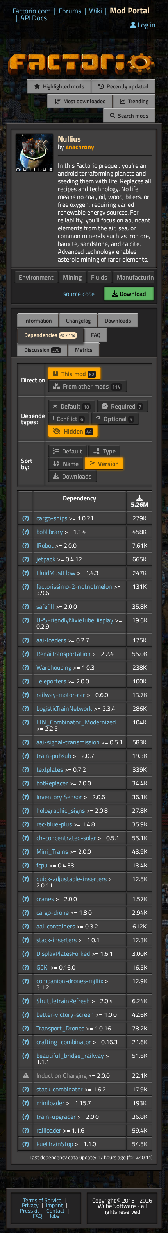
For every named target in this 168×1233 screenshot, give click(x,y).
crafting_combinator (64, 1042)
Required (125, 406)
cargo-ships (52, 518)
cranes (45, 898)
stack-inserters (57, 939)
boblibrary (50, 531)
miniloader (51, 1103)
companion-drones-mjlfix (70, 981)
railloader (49, 1130)
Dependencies (49, 335)
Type (109, 451)
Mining (72, 277)
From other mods (90, 386)
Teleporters (52, 681)
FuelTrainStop (55, 1144)
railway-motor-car (61, 694)
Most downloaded (84, 101)
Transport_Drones (61, 1028)
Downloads (118, 320)
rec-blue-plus (54, 824)
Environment (36, 277)
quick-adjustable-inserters (72, 879)
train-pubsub (54, 755)
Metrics (84, 350)
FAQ (95, 335)
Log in (146, 25)
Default (74, 406)
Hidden (77, 431)
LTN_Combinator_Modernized (76, 722)
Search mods (132, 115)
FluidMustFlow (56, 572)
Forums (70, 10)
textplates (50, 769)
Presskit (29, 1211)
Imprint (54, 1205)
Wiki (95, 10)
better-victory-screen (65, 1014)
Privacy (30, 1205)
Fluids (99, 277)
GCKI (43, 967)
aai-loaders (52, 640)
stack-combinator (60, 1089)
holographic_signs (61, 810)
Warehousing (54, 667)
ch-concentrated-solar (67, 837)
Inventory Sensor (60, 796)
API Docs (33, 18)
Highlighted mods (63, 86)
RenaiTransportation (64, 653)
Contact (55, 1211)
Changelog (78, 320)
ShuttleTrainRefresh (63, 1000)
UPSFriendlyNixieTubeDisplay (75, 620)
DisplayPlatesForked (63, 953)
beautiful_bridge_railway (70, 1055)
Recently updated (126, 86)
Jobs (54, 1216)
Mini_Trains (53, 851)
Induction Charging (62, 1075)
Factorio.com (32, 10)
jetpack (46, 559)
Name (70, 463)
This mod (77, 373)
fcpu (42, 865)
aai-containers (56, 926)
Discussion (41, 350)
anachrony (80, 146)
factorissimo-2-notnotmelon (75, 586)
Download (132, 293)
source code (79, 293)
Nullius (69, 138)
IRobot (45, 545)
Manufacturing (137, 277)
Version (108, 463)
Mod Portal (130, 10)
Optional (117, 418)
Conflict (69, 418)
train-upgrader (56, 1116)
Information (38, 320)
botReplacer (53, 783)
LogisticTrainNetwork (65, 708)
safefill (45, 606)
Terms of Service (42, 1200)
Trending (137, 101)
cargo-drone (53, 912)
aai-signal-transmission (68, 742)
